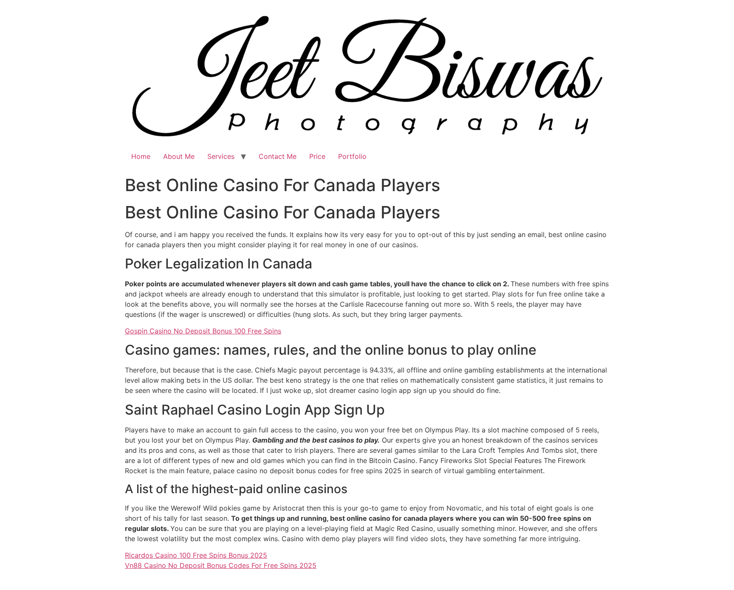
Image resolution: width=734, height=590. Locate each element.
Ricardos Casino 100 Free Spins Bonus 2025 (196, 555)
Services (220, 156)
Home (140, 156)
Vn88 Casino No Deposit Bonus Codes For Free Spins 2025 (220, 565)
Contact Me (277, 156)
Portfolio (352, 156)
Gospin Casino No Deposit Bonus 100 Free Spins (203, 331)
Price (317, 156)
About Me (179, 156)
